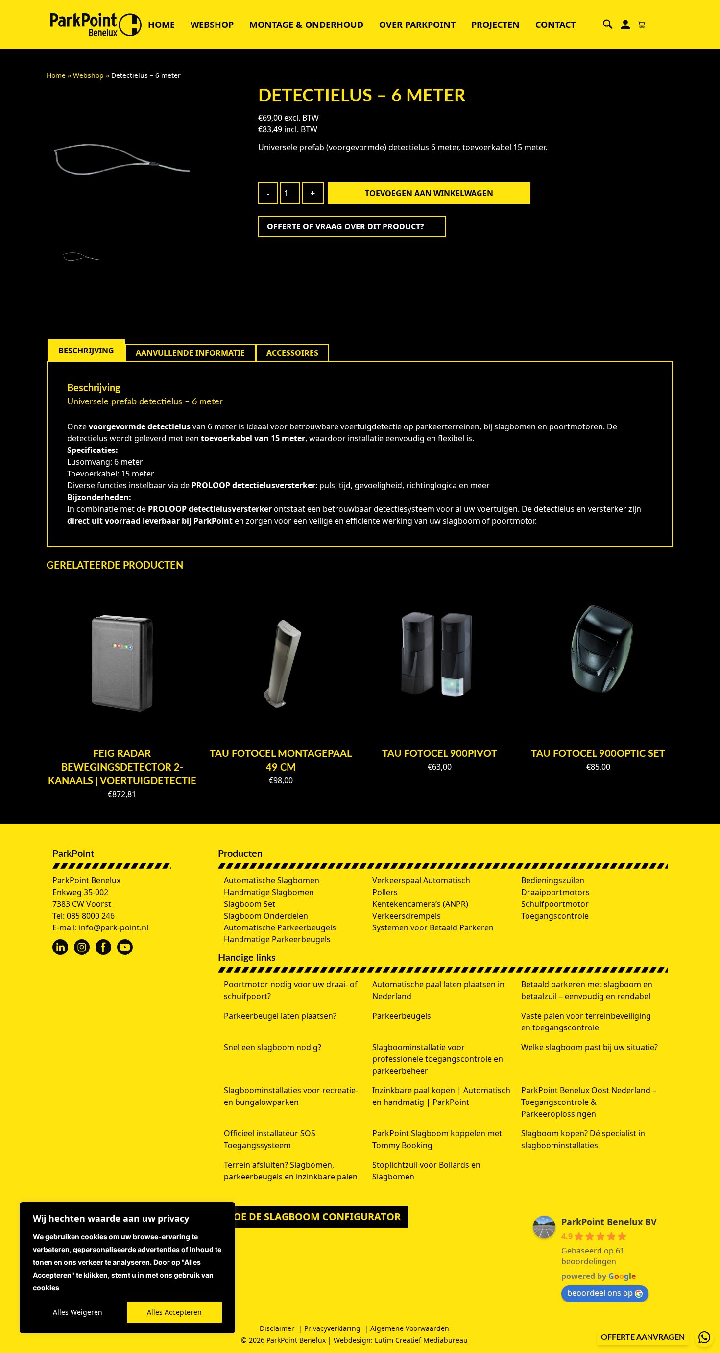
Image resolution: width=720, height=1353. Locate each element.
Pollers (385, 892)
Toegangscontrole (555, 915)
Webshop (212, 24)
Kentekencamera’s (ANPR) (420, 904)
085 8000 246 (91, 915)
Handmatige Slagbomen (269, 892)
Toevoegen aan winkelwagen (429, 193)
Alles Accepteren (174, 1312)
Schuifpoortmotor (555, 904)
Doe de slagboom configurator (313, 1216)
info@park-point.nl (113, 927)
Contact (555, 24)
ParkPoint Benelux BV (609, 1222)
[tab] (86, 350)
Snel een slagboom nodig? (272, 1047)
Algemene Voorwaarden (409, 1328)
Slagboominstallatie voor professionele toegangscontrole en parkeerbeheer (437, 1059)
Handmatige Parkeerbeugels (277, 939)
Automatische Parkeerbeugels (280, 927)
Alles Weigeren (77, 1312)
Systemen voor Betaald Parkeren (433, 927)
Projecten (495, 24)
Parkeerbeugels (401, 1015)
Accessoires (292, 353)
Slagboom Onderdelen (266, 915)
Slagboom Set (249, 904)
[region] (127, 1267)
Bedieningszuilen (552, 880)
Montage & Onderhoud (306, 24)
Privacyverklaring (332, 1328)
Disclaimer (277, 1328)
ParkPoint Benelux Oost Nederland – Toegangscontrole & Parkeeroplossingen (588, 1102)
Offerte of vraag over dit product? (345, 226)
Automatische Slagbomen (271, 880)
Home (161, 24)
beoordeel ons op (600, 1292)
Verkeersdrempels (406, 915)
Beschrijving (86, 350)
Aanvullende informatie (190, 353)
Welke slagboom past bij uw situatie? (589, 1047)
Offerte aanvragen (643, 1337)
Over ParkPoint (417, 24)
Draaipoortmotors (555, 892)
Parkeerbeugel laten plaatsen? (280, 1015)
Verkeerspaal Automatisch (421, 880)
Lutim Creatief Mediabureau (421, 1340)
